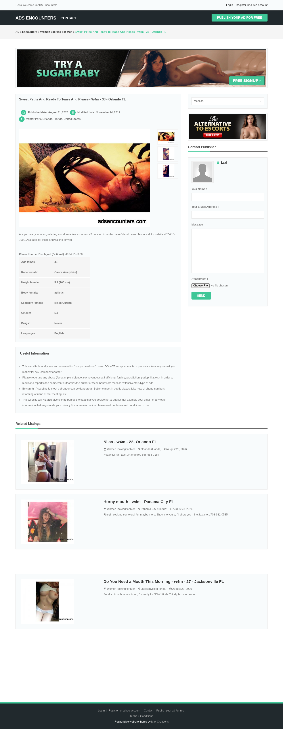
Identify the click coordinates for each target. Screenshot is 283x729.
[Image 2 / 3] (168, 154)
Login (229, 5)
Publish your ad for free (239, 17)
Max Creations (160, 721)
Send (201, 295)
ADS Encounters (35, 18)
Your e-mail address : (205, 206)
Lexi (224, 162)
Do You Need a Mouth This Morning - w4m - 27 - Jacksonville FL (163, 581)
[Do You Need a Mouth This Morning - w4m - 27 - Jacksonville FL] (59, 601)
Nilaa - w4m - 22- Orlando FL (130, 442)
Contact (69, 18)
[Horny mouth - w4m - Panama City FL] (59, 522)
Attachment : (199, 278)
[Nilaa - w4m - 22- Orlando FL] (59, 462)
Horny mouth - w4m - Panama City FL (138, 502)
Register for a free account (252, 5)
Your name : (199, 189)
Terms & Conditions (141, 716)
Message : (198, 224)
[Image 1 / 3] (84, 178)
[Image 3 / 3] (168, 171)
